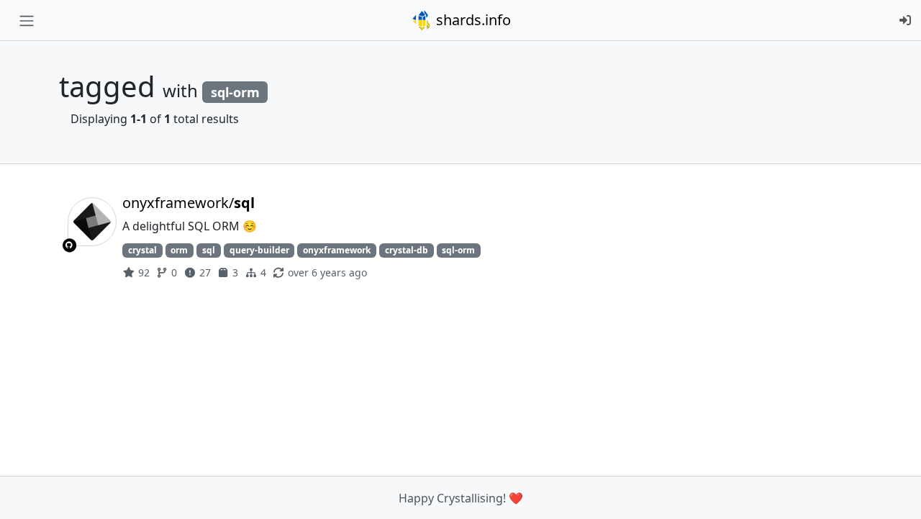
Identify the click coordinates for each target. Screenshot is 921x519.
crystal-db (406, 250)
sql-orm (458, 250)
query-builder (259, 250)
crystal (142, 250)
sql (208, 250)
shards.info (471, 20)
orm (179, 250)
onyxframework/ (188, 202)
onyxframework (337, 250)
